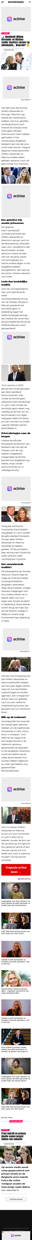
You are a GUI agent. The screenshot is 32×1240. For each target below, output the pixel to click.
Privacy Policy (20, 1230)
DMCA (11, 1230)
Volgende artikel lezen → (16, 870)
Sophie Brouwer (9, 50)
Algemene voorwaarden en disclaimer (16, 1228)
